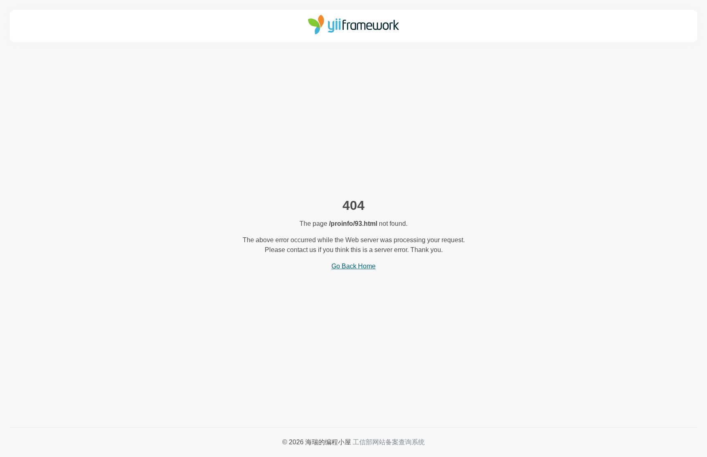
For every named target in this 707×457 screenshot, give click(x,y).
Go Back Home (353, 266)
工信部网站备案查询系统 (389, 442)
